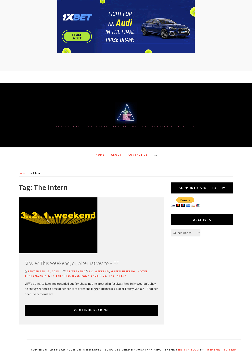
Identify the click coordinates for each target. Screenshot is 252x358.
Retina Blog (188, 349)
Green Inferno (123, 271)
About (116, 154)
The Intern (117, 275)
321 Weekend (75, 271)
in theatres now (65, 275)
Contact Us (138, 154)
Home (100, 154)
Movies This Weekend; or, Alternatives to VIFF (72, 263)
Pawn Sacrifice (94, 275)
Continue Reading (91, 310)
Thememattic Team (221, 349)
